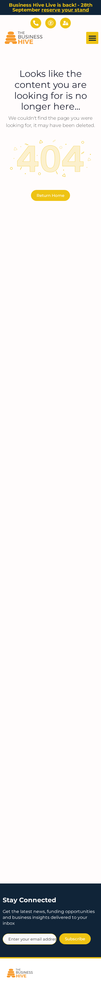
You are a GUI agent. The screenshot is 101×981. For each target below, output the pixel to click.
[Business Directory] (50, 23)
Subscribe (75, 938)
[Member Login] (65, 23)
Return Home (50, 195)
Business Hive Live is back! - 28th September (50, 7)
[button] (92, 38)
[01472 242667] (35, 23)
